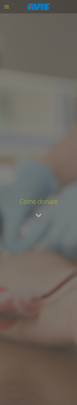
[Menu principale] (6, 6)
